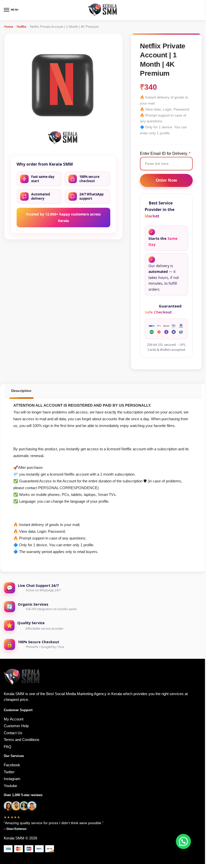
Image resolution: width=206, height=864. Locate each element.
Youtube (10, 786)
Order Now (166, 180)
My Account (13, 719)
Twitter (9, 772)
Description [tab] (21, 391)
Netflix (21, 27)
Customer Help (16, 726)
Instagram (12, 779)
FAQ (7, 746)
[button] (183, 841)
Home (8, 27)
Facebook (12, 765)
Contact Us (13, 733)
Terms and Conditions (21, 739)
